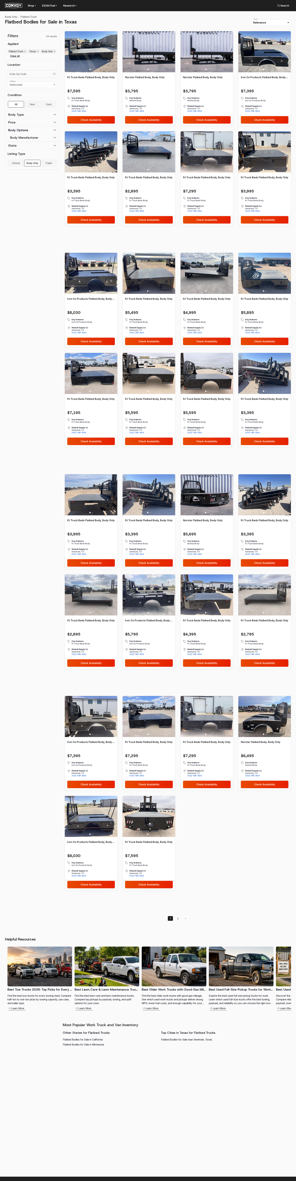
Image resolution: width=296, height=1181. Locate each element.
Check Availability (91, 119)
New (32, 104)
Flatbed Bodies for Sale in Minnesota (83, 1044)
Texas (34, 51)
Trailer (48, 163)
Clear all (15, 56)
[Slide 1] (90, 69)
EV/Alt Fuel (48, 5)
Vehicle (16, 163)
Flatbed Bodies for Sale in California (83, 1039)
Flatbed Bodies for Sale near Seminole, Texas (186, 1039)
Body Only (11, 16)
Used (49, 104)
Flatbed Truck (29, 16)
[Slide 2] (92, 69)
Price (12, 122)
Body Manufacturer (24, 138)
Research (69, 5)
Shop (31, 5)
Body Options (18, 130)
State (12, 145)
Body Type (16, 115)
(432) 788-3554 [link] (79, 111)
